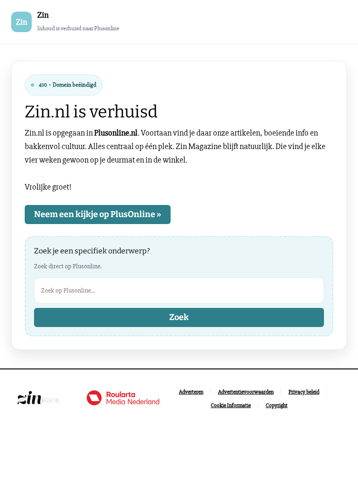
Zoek (179, 317)
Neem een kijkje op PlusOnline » (97, 214)
